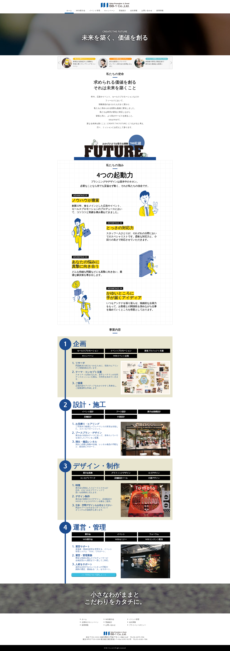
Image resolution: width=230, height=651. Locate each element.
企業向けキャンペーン (90, 622)
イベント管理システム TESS (157, 59)
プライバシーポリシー (137, 625)
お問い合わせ (146, 11)
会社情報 (133, 11)
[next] (171, 62)
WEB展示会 (80, 11)
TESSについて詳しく (94, 575)
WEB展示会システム (120, 59)
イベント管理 (94, 11)
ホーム (69, 11)
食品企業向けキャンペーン (84, 59)
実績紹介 (122, 11)
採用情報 (160, 11)
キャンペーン (109, 11)
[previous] (59, 62)
